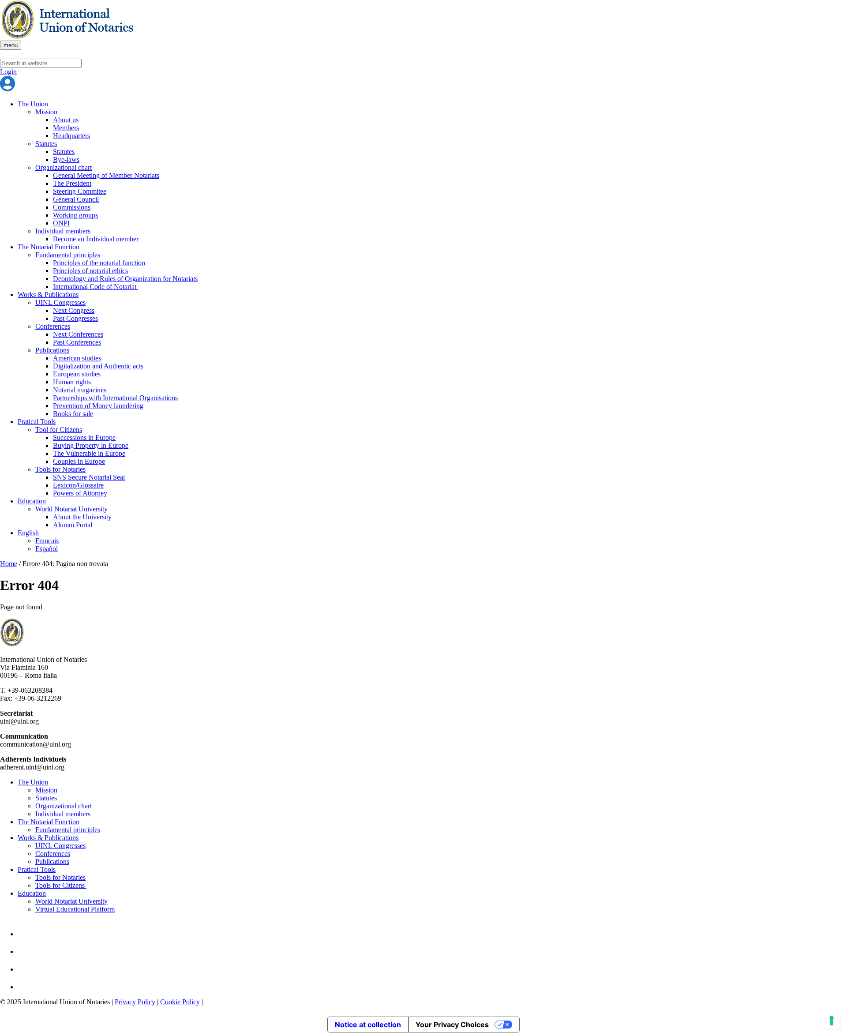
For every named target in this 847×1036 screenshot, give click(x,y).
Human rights (72, 382)
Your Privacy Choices (452, 1024)
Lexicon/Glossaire (78, 485)
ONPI (61, 223)
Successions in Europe (84, 437)
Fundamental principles (67, 255)
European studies (77, 374)
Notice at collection (368, 1024)
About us (66, 120)
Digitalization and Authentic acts (98, 366)
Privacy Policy (135, 1002)
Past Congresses (75, 318)
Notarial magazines (79, 390)
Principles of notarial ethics (90, 270)
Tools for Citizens (60, 885)
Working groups (75, 215)
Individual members (62, 231)
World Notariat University (71, 509)
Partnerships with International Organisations (115, 398)
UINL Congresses (60, 302)
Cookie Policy (180, 1002)
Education (32, 501)
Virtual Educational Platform (75, 909)
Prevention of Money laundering (98, 405)
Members (66, 127)
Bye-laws (66, 159)
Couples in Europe (79, 461)
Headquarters (71, 135)
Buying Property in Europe (90, 445)
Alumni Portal (72, 525)
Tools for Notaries (60, 469)
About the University (82, 517)
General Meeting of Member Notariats (106, 175)
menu (11, 45)
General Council (76, 199)
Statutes (46, 143)
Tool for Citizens (58, 429)
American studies (77, 358)
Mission (46, 112)
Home (8, 563)
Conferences (52, 326)
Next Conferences (78, 334)
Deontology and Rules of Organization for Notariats (125, 278)
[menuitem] (432, 533)
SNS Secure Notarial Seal (89, 477)
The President (72, 183)
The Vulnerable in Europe (89, 453)
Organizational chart (63, 167)
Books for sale (73, 413)
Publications (52, 350)
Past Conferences (77, 342)
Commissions (71, 207)
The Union (33, 104)
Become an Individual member (96, 239)
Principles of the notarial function (99, 263)
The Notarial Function (48, 247)
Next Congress (73, 310)
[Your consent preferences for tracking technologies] (831, 1020)
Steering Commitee (79, 191)
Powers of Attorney (80, 493)
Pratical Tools (37, 421)
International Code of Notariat (95, 286)
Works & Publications (48, 294)
